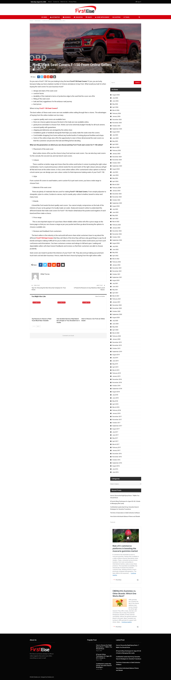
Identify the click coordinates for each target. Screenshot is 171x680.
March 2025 (115, 147)
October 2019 (116, 348)
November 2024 (117, 159)
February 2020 (116, 336)
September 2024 (117, 166)
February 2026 (116, 113)
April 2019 (115, 367)
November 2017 (117, 419)
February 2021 (116, 299)
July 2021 (115, 283)
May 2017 (115, 438)
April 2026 (115, 107)
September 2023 (117, 203)
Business (68, 17)
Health (89, 17)
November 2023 (117, 197)
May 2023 (115, 215)
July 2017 (115, 432)
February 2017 (116, 447)
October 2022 (116, 237)
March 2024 (115, 184)
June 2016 (115, 472)
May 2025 (115, 141)
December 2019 (117, 342)
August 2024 (116, 169)
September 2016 (117, 463)
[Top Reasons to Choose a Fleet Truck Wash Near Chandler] (43, 309)
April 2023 (115, 218)
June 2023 (115, 212)
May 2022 (115, 252)
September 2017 (117, 425)
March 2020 (115, 333)
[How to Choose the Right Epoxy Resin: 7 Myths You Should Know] (91, 647)
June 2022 (115, 249)
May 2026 (115, 104)
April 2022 (115, 255)
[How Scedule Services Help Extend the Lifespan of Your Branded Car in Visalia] (68, 309)
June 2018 (115, 398)
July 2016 (115, 469)
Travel (127, 17)
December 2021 (117, 268)
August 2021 (116, 280)
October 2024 (116, 163)
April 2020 (115, 330)
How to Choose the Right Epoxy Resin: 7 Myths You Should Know (104, 647)
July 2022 (115, 246)
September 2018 (117, 388)
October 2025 (116, 125)
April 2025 (115, 144)
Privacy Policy (72, 1)
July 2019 (115, 357)
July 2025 (115, 135)
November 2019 (117, 345)
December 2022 (117, 231)
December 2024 (117, 156)
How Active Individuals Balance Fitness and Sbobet (125, 516)
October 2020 (116, 311)
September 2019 (117, 351)
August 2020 (116, 317)
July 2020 (115, 320)
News (45, 17)
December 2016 (117, 453)
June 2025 (115, 138)
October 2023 (116, 200)
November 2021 (117, 271)
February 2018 (116, 410)
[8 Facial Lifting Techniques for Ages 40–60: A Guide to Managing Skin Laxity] (91, 656)
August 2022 (116, 243)
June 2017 (115, 435)
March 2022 (115, 258)
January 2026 (116, 116)
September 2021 (117, 277)
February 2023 (116, 224)
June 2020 (115, 323)
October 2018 (116, 385)
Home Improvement (103, 17)
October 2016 (116, 460)
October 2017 (116, 422)
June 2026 (115, 101)
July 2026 (115, 98)
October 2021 (116, 274)
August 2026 (116, 95)
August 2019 (116, 354)
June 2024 (115, 175)
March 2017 (115, 444)
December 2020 (117, 305)
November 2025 (117, 122)
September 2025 (117, 129)
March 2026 (115, 110)
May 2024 (115, 178)
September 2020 (117, 314)
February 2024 (116, 187)
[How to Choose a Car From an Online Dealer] (93, 309)
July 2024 (115, 172)
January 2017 (116, 450)
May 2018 (115, 401)
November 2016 (117, 456)
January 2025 (116, 153)
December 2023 (117, 193)
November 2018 (117, 382)
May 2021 (115, 289)
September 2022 (117, 240)
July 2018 (115, 395)
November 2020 (117, 308)
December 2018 (117, 379)
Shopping (117, 17)
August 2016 (116, 466)
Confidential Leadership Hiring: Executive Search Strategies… (104, 665)
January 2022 (116, 265)
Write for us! (63, 1)
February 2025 (116, 150)
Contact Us (56, 1)
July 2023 (115, 209)
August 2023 (116, 206)
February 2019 (116, 373)
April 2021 (115, 293)
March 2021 (115, 296)
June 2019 (115, 361)
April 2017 (115, 441)
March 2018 (115, 407)
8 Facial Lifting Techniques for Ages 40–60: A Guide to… (104, 656)
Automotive (56, 17)
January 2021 (116, 302)
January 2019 (116, 376)
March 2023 (115, 221)
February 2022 (116, 262)
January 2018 (116, 413)
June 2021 (115, 286)
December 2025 (117, 119)
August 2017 (116, 429)
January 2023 (116, 228)
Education (79, 17)
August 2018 (116, 391)
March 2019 (115, 370)
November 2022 (117, 234)
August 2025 (116, 132)
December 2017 (117, 416)
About (50, 1)
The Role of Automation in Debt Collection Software (125, 513)
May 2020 (115, 327)
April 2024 (115, 181)
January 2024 (116, 190)
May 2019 (115, 364)
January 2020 (116, 339)
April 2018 (115, 404)
